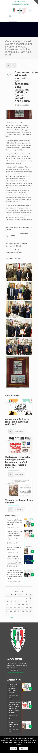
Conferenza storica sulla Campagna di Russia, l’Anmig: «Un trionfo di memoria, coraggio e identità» (17, 462)
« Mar (11, 617)
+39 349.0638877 (20, 2)
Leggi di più (23, 748)
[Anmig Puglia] (19, 11)
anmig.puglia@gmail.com (20, 4)
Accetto (13, 748)
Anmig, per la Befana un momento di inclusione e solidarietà (17, 422)
